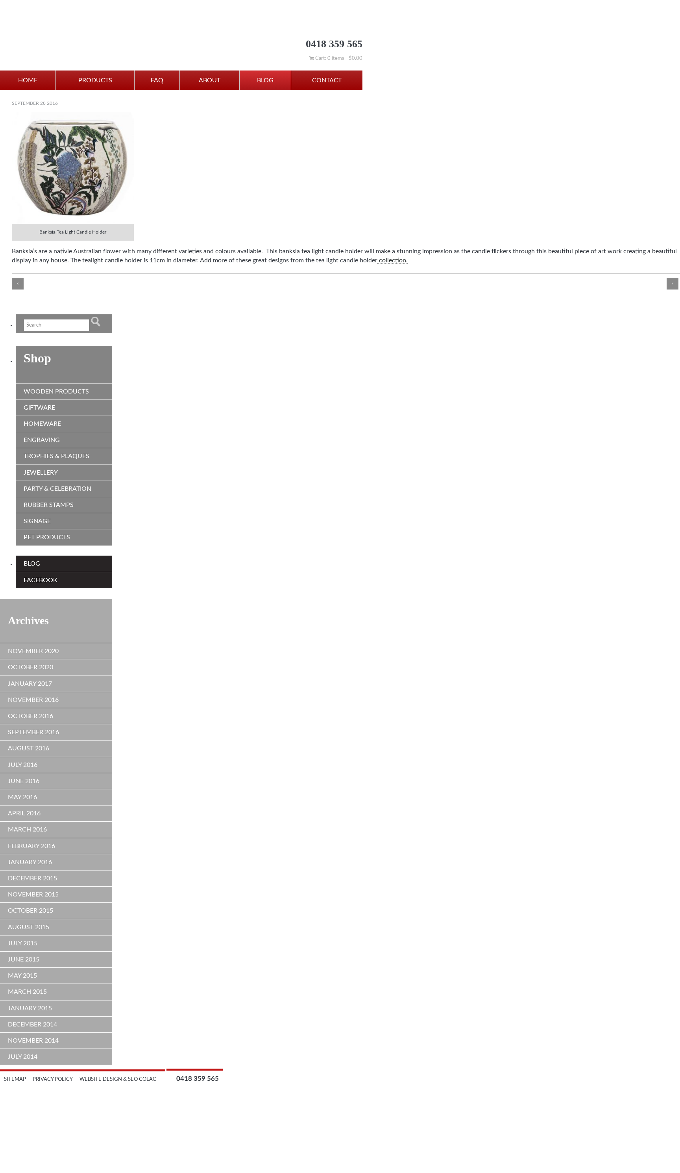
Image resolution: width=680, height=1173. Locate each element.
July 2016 (22, 765)
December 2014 (32, 1024)
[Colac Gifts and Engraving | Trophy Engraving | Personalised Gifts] (181, 19)
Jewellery (41, 473)
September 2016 (33, 732)
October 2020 (30, 667)
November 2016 (33, 700)
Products (95, 80)
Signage (37, 521)
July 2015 (22, 943)
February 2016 (31, 846)
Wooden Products (56, 391)
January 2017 (30, 684)
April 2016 (24, 813)
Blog (265, 80)
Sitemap (15, 1079)
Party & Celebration (57, 489)
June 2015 (23, 959)
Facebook (40, 580)
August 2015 (28, 927)
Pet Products (47, 537)
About (209, 80)
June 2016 (23, 781)
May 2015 (22, 976)
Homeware (42, 424)
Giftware (39, 408)
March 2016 (27, 829)
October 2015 (30, 911)
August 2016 (28, 748)
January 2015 (30, 1008)
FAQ (157, 80)
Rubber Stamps (49, 505)
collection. (392, 260)
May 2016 (22, 797)
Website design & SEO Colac (118, 1079)
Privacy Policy (53, 1079)
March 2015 (27, 992)
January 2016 (30, 862)
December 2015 (32, 878)
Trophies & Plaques (56, 456)
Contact (327, 80)
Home (27, 80)
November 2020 (33, 651)
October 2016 (30, 716)
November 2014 (33, 1041)
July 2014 (22, 1057)
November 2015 (33, 894)
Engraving (42, 440)
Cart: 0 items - (338, 58)
